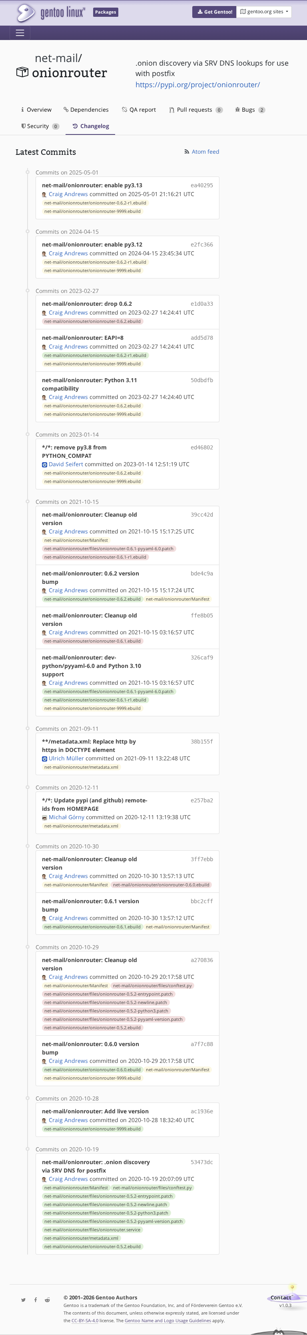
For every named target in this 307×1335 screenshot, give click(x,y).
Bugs (251, 109)
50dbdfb (202, 380)
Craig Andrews (68, 194)
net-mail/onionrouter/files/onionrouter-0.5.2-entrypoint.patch (108, 994)
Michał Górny (66, 817)
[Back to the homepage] (51, 13)
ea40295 (202, 185)
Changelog (94, 126)
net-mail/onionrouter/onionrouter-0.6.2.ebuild (92, 321)
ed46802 (202, 447)
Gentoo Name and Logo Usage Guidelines (168, 1320)
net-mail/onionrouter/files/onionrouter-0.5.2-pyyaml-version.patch (113, 1019)
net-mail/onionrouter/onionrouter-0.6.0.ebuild (161, 885)
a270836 (202, 960)
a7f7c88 (202, 1044)
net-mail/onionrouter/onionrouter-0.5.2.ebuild (92, 1027)
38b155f (202, 741)
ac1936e (202, 1111)
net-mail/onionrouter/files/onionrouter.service (92, 1230)
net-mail (56, 57)
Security (41, 126)
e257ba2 (202, 800)
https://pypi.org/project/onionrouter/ (198, 84)
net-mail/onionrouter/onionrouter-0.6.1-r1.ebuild (95, 557)
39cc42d (202, 514)
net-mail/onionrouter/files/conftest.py (152, 985)
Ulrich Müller (66, 758)
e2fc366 (202, 244)
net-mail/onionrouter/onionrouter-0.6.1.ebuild (92, 641)
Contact (281, 1297)
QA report (142, 109)
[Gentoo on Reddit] (45, 1300)
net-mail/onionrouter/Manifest (76, 540)
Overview (38, 109)
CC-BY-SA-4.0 (85, 1320)
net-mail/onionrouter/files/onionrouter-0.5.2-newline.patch (105, 1002)
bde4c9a (202, 573)
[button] (214, 12)
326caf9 (202, 657)
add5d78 (202, 338)
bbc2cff (202, 901)
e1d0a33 (202, 304)
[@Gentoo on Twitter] (22, 1300)
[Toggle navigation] (20, 33)
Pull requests (197, 109)
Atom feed (204, 151)
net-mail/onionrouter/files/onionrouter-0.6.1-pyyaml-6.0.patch (108, 548)
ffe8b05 (202, 615)
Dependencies (89, 109)
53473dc (202, 1162)
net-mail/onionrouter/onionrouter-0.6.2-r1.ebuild (95, 203)
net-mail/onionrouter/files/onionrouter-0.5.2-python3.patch (106, 1011)
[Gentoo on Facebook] (34, 1300)
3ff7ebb (202, 859)
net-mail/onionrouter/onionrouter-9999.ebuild (92, 211)
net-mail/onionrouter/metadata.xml (81, 767)
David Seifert (66, 464)
